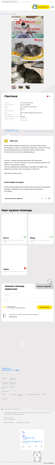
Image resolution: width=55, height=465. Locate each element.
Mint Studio (51, 463)
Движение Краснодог (13, 383)
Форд (32, 238)
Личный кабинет (20, 395)
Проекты (12, 387)
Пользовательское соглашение (25, 462)
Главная (3, 13)
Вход (46, 1)
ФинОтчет (40, 462)
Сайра (6, 269)
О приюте (4, 378)
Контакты (4, 398)
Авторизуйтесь (28, 131)
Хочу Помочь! (44, 307)
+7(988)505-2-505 (27, 1)
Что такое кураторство (5, 383)
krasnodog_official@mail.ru (32, 441)
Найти (19, 1)
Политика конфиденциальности (8, 462)
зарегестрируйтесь (38, 131)
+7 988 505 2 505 (11, 131)
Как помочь (5, 391)
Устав (35, 462)
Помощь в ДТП (4, 387)
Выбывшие (8, 13)
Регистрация (52, 1)
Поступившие (29, 394)
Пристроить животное (13, 378)
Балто (6, 238)
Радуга (43, 394)
